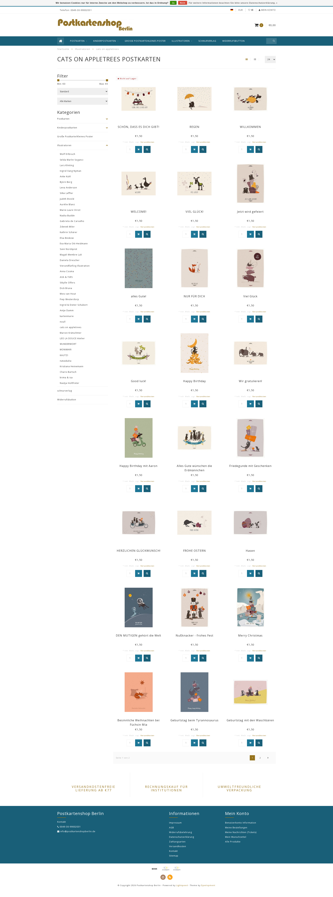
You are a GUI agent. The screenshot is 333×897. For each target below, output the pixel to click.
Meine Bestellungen (236, 827)
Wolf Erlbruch (67, 154)
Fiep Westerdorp (69, 299)
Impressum (175, 822)
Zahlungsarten (177, 841)
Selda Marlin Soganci (71, 159)
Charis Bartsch (68, 371)
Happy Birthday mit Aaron (138, 466)
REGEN (194, 127)
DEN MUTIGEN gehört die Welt (138, 635)
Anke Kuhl (65, 176)
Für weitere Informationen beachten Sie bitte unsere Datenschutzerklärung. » (233, 3)
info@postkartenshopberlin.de (77, 831)
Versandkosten (147, 142)
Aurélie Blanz (67, 204)
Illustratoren (181, 40)
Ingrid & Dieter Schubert (74, 304)
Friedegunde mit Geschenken (250, 466)
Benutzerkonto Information (240, 822)
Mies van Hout (68, 293)
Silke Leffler (66, 193)
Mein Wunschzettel (235, 836)
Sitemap (173, 855)
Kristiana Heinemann (71, 366)
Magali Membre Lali (71, 254)
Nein (182, 3)
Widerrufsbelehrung (180, 832)
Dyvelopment (208, 885)
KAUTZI (64, 355)
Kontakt (173, 851)
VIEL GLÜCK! (194, 212)
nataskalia (65, 360)
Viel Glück (250, 296)
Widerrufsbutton (233, 40)
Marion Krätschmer (71, 332)
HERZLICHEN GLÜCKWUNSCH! (138, 551)
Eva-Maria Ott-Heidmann (74, 243)
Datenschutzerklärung (181, 836)
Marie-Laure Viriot (70, 210)
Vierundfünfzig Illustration (75, 265)
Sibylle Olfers (67, 282)
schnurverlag (207, 40)
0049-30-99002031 (70, 826)
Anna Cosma (67, 271)
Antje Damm (67, 310)
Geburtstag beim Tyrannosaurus (194, 720)
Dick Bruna (66, 288)
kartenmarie (67, 316)
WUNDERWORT (68, 344)
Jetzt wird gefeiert (250, 212)
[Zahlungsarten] (154, 868)
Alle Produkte (233, 841)
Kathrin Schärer (68, 232)
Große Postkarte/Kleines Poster (145, 40)
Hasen (250, 551)
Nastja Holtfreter (69, 383)
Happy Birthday (194, 381)
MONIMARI (66, 349)
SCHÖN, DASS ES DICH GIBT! (138, 127)
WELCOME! (138, 212)
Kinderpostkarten (104, 40)
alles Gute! (138, 296)
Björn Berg (66, 182)
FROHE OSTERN (194, 551)
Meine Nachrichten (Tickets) (241, 832)
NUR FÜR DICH (194, 296)
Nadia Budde (67, 215)
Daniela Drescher (70, 260)
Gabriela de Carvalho (72, 221)
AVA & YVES (66, 277)
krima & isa (66, 377)
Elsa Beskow (67, 238)
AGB (171, 827)
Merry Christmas (250, 635)
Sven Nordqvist (68, 249)
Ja (173, 3)
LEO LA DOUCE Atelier (72, 338)
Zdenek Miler (67, 226)
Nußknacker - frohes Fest (194, 635)
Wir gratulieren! (250, 381)
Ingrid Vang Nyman (70, 170)
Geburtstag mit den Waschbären (250, 720)
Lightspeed (182, 885)
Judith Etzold (67, 198)
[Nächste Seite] (268, 757)
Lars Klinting (67, 165)
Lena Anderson (68, 187)
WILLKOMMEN (250, 127)
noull (63, 321)
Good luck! (138, 381)
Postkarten (77, 40)
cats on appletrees (70, 327)
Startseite (63, 49)
